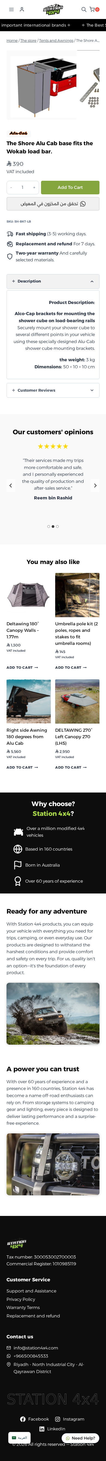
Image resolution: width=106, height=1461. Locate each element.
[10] (41, 85)
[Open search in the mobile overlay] (84, 9)
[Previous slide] (11, 485)
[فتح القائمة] (12, 9)
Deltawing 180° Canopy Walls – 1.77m (23, 630)
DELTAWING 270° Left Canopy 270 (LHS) (73, 737)
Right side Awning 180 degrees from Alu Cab (27, 737)
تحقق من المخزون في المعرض (49, 203)
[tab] (48, 526)
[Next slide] (95, 485)
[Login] (21, 9)
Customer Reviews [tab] (36, 390)
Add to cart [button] (20, 667)
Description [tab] (29, 281)
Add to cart (70, 187)
